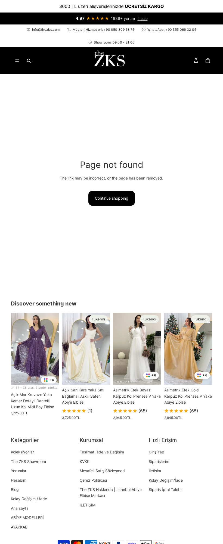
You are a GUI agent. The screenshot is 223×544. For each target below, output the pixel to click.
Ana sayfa (20, 508)
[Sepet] (208, 61)
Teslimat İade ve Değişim (102, 452)
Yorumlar (18, 470)
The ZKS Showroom (28, 461)
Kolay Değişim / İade (29, 498)
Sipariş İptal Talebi (165, 489)
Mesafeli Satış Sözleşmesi (102, 470)
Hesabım (18, 480)
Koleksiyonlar (22, 452)
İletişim (155, 470)
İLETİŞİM (87, 505)
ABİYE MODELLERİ (27, 517)
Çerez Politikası (93, 480)
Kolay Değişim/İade (166, 480)
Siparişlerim (159, 461)
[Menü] (17, 61)
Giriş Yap (156, 452)
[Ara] (29, 61)
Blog (15, 489)
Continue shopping (111, 198)
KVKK (84, 461)
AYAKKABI (20, 527)
